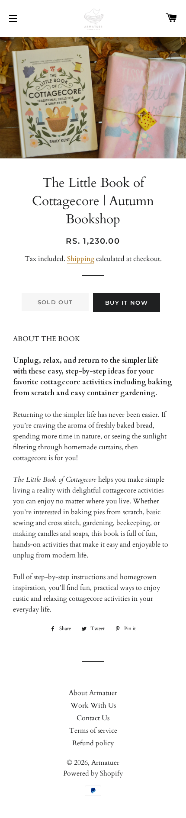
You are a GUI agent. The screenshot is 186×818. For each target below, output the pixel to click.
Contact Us (93, 718)
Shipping (80, 259)
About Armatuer (93, 693)
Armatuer (105, 762)
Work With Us (93, 705)
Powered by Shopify (93, 773)
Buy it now (126, 302)
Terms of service (93, 730)
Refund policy (93, 743)
